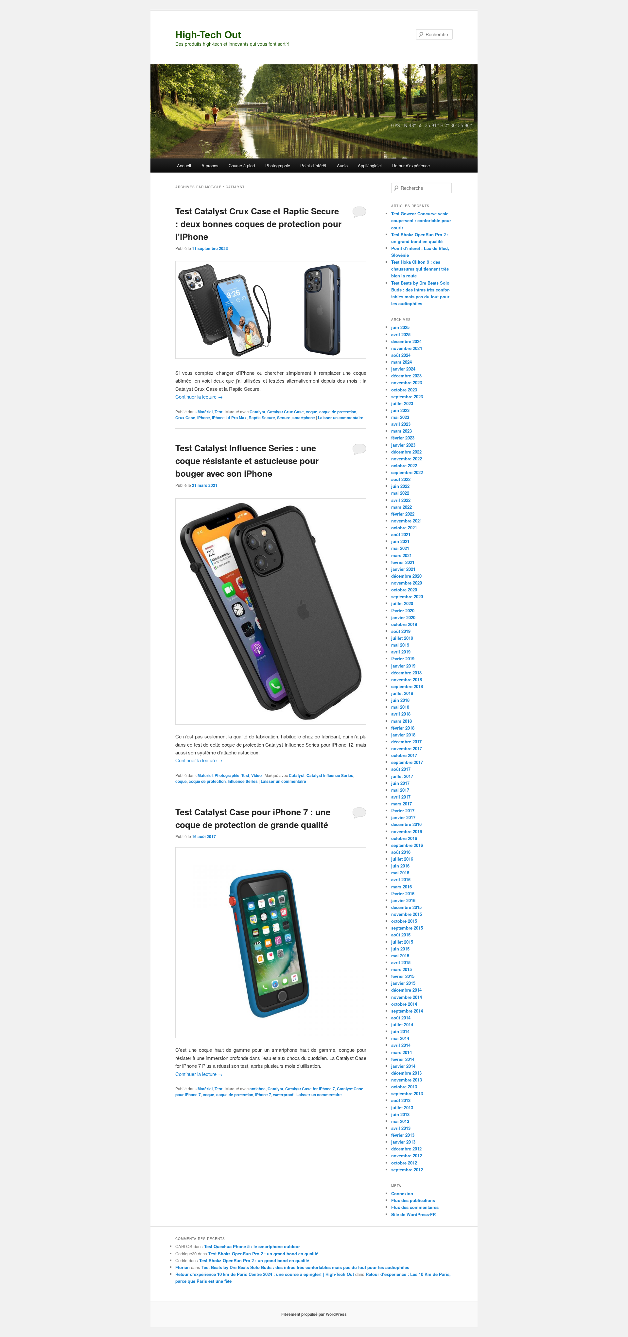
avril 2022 (400, 500)
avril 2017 (400, 797)
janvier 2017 (403, 817)
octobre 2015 (404, 921)
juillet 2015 (402, 942)
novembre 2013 (406, 1080)
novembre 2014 (406, 997)
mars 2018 (401, 721)
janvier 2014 (403, 1066)
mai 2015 (400, 955)
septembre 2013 (407, 1093)
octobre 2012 (404, 1163)
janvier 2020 (403, 617)
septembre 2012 (407, 1169)
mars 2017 (401, 804)
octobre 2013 (404, 1086)
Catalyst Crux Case (285, 412)
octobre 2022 (404, 465)
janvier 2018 (403, 735)
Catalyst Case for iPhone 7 (310, 1089)
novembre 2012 (406, 1155)
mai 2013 (400, 1121)
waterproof (283, 1095)
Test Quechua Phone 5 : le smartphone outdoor (252, 1246)
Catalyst (257, 412)
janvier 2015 (403, 983)
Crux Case (185, 418)
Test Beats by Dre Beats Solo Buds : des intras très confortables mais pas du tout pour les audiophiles (305, 1267)
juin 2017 (400, 783)
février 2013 (402, 1135)
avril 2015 (400, 962)
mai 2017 (400, 790)
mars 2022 (401, 507)
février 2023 (402, 438)
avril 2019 (400, 652)
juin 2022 (400, 486)
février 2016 (402, 893)
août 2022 (400, 479)
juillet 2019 (402, 638)
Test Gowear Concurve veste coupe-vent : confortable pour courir (421, 220)
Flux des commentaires (415, 1207)
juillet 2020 (402, 603)
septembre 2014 (407, 1011)
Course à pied (242, 165)
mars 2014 (401, 1052)
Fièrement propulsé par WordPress (314, 1314)
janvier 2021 (403, 569)
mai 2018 (400, 707)
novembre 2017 (406, 748)
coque (311, 412)
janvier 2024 (403, 369)
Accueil (184, 165)
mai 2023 (400, 417)
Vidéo (256, 775)
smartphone (303, 418)
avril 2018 (400, 714)
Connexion (402, 1193)
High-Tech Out (208, 34)
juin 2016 (400, 866)
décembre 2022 (406, 452)
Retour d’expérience (411, 165)
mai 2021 (400, 548)
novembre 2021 (406, 521)
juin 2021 (400, 541)
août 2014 (400, 1018)
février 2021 (402, 562)
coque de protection (337, 412)
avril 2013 (400, 1128)
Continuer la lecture (199, 396)
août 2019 (400, 631)
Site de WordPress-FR (413, 1214)
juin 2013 (400, 1114)
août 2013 (400, 1100)
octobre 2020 (404, 589)
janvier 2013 (403, 1142)
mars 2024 (401, 362)
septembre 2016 (407, 845)
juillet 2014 (402, 1024)
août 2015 (400, 935)
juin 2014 (400, 1031)
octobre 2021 (404, 527)
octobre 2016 (404, 838)
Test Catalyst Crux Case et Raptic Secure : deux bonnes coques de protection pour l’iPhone (258, 223)
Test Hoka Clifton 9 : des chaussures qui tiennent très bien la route (420, 269)
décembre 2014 (406, 990)
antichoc (258, 1089)
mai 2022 (400, 493)
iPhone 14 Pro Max (229, 418)
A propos (209, 165)
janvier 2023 (403, 445)
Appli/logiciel (370, 165)
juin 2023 (400, 410)
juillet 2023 (402, 403)
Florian (182, 1267)
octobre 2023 (404, 390)
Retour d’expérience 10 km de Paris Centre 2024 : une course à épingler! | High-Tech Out (264, 1274)
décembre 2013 (406, 1073)
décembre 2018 (406, 672)
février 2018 (402, 728)
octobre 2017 (404, 755)
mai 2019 (400, 645)
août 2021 (400, 534)
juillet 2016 (402, 859)
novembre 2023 (406, 382)
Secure (283, 418)
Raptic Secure (262, 418)
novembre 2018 (406, 679)
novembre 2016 (406, 831)
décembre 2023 (406, 375)
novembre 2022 (406, 458)
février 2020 (402, 610)
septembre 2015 (407, 928)
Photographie (277, 165)
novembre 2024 (406, 348)
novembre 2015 (406, 914)
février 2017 (402, 810)
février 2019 (402, 658)
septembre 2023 (407, 396)
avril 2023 (400, 424)
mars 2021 (401, 555)
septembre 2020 (407, 596)
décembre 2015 (406, 907)
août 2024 (400, 355)
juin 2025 (400, 327)
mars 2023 (401, 431)
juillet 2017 (402, 776)
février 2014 (402, 1059)
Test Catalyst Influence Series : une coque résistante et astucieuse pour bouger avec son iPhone (247, 460)
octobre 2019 (404, 624)
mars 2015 (401, 969)
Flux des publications (413, 1200)
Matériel (205, 412)
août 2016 (400, 852)
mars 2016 (401, 886)
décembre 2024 (406, 341)
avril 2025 (400, 334)
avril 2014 (400, 1045)
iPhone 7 (263, 1095)
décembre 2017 (406, 741)
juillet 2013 (402, 1107)
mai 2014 (400, 1038)
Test (218, 412)
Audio (342, 165)
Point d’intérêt (313, 165)
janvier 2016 (403, 900)
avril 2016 (400, 879)
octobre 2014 (404, 1004)
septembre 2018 (407, 686)
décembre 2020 (406, 576)
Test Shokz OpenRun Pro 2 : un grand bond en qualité (263, 1253)
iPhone (203, 418)
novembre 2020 (406, 583)
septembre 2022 (407, 472)
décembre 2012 (406, 1149)
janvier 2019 (403, 666)
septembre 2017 (407, 762)
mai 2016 (400, 872)
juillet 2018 (402, 693)
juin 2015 (400, 949)
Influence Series (243, 781)
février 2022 (402, 514)
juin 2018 (400, 700)
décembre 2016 (406, 824)
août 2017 (400, 769)
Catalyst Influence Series (329, 775)
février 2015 (402, 976)
